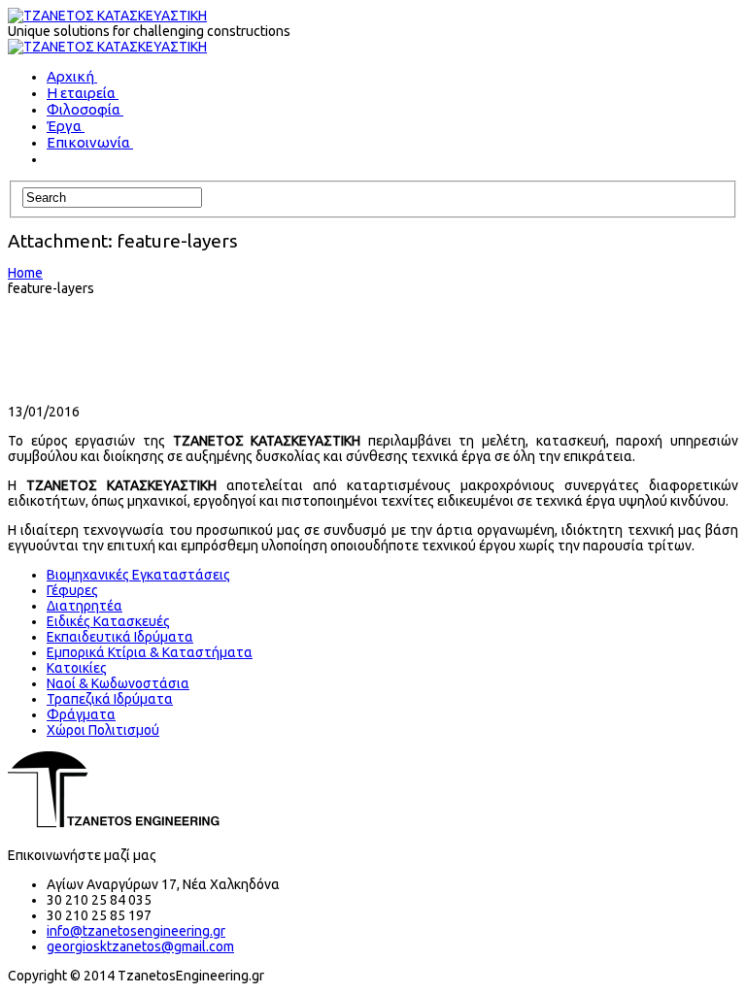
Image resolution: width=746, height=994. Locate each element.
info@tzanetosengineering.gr (136, 931)
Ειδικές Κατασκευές (108, 621)
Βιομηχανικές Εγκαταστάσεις (138, 574)
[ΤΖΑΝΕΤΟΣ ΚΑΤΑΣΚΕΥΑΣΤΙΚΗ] (107, 15)
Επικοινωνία (88, 142)
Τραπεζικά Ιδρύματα (110, 699)
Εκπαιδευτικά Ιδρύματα (120, 637)
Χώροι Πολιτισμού (103, 730)
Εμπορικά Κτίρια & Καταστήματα (150, 652)
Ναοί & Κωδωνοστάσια (118, 683)
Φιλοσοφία (83, 109)
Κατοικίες (77, 668)
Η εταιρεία (81, 92)
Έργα (64, 125)
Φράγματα (81, 714)
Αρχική (70, 76)
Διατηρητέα (84, 605)
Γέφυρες (72, 590)
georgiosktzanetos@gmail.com (140, 946)
